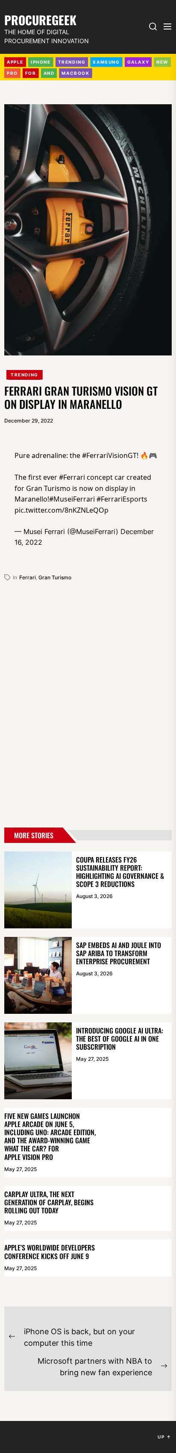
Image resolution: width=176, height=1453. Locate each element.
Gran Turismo (54, 577)
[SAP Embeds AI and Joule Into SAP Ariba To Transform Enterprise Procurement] (38, 975)
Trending (24, 374)
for (30, 73)
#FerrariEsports (122, 499)
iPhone (41, 62)
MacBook (75, 73)
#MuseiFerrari (72, 499)
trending (72, 62)
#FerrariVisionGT (109, 455)
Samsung (106, 62)
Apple (15, 62)
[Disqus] (88, 701)
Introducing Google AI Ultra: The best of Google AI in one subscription (119, 1038)
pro (12, 73)
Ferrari (27, 577)
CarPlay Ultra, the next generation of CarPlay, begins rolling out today (49, 1202)
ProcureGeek (40, 19)
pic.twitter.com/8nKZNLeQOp (62, 510)
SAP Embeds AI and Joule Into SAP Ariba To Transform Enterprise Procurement (118, 953)
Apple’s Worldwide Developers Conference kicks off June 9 (49, 1251)
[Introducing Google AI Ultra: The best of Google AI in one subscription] (38, 1060)
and (49, 73)
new (162, 62)
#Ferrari (72, 477)
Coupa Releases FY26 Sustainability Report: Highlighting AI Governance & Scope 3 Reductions (120, 871)
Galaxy (138, 62)
